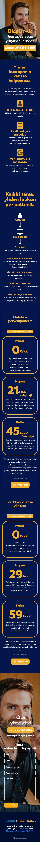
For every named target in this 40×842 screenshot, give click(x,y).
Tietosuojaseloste (20, 838)
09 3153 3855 (23, 730)
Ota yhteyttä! (20, 484)
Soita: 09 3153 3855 (20, 47)
